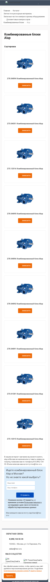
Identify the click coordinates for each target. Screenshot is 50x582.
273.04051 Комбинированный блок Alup (25, 123)
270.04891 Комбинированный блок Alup (25, 349)
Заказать (26, 85)
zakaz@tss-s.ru (15, 549)
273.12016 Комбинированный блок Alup (25, 169)
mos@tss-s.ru (36, 464)
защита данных (36, 571)
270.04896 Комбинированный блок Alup (25, 259)
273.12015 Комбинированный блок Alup (25, 439)
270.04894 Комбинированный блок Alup (25, 78)
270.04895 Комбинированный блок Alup (25, 214)
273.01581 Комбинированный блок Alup (25, 394)
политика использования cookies (16, 571)
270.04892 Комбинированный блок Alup (25, 304)
